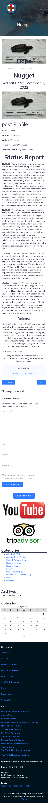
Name (5, 444)
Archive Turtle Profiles (20, 373)
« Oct (23, 636)
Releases (32, 373)
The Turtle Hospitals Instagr (15, 750)
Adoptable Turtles (14, 554)
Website (5, 465)
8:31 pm (29, 68)
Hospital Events (13, 563)
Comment (7, 411)
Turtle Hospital (8, 68)
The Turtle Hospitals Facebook (15, 755)
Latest (9, 569)
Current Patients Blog (16, 560)
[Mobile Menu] (41, 9)
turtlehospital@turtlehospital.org (16, 786)
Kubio (24, 799)
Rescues (10, 580)
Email (5, 454)
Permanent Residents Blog (18, 574)
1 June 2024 (20, 68)
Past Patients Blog (14, 572)
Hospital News (13, 566)
